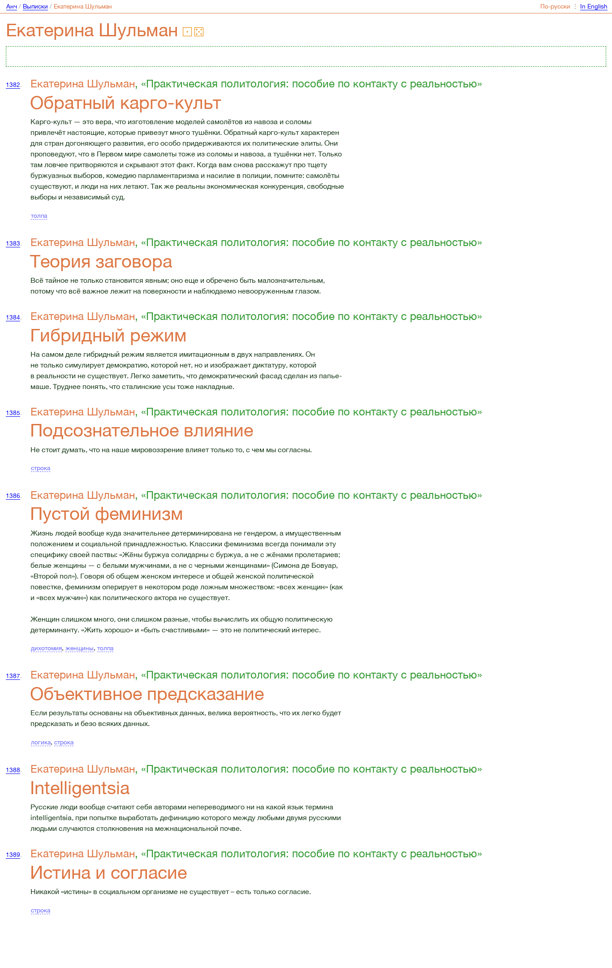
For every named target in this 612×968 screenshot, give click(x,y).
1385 (13, 412)
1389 (13, 854)
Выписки (35, 6)
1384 (13, 317)
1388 (13, 770)
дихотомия (46, 648)
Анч (11, 6)
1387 (13, 675)
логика (41, 742)
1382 (13, 84)
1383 (13, 243)
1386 (13, 495)
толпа (39, 215)
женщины (79, 648)
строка (40, 467)
